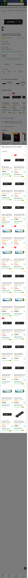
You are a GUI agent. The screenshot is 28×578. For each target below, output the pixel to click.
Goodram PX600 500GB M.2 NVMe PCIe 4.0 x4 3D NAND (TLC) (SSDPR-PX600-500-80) (19, 215)
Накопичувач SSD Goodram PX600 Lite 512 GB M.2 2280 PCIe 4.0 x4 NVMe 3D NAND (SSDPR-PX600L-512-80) (7, 260)
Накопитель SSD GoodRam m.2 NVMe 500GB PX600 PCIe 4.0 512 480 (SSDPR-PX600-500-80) (7, 422)
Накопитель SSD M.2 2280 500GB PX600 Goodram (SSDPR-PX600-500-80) (7, 330)
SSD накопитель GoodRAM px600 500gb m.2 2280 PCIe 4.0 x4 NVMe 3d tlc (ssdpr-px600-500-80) (7, 167)
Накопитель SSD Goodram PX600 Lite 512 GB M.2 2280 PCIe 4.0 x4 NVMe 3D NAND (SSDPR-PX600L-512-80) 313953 (7, 398)
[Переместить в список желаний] (12, 155)
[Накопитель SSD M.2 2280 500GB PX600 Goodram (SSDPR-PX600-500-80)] (7, 323)
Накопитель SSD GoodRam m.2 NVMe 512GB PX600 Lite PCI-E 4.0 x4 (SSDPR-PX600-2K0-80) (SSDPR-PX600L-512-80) (19, 398)
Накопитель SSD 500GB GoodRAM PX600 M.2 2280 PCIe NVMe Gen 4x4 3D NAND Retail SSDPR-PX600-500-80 (7, 283)
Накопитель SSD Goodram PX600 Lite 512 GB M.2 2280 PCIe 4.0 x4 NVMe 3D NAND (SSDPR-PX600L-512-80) (7, 238)
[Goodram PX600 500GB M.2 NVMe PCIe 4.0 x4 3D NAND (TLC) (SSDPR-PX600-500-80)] (19, 207)
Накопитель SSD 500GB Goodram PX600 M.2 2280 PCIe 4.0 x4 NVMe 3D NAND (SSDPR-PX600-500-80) (19, 191)
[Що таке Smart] (10, 176)
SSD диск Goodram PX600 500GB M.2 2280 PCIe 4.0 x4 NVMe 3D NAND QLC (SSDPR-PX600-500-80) (7, 191)
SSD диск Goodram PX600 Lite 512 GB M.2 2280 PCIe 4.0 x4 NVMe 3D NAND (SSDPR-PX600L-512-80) (7, 307)
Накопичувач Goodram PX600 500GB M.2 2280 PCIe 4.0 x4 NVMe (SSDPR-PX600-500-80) (19, 167)
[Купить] (12, 172)
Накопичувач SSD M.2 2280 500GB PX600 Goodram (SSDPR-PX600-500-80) (19, 354)
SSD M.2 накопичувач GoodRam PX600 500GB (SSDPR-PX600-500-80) (19, 422)
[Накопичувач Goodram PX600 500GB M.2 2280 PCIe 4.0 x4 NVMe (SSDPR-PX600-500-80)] (19, 160)
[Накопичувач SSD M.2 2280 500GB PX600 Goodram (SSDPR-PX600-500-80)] (19, 346)
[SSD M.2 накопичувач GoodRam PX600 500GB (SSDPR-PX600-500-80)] (19, 414)
